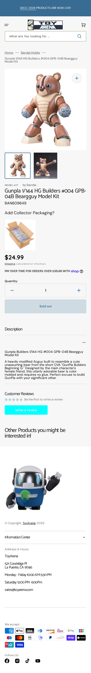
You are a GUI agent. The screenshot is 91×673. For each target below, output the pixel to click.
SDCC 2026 (28, 8)
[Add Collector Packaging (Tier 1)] (16, 235)
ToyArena (29, 523)
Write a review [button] (26, 410)
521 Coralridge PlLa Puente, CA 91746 (18, 566)
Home (9, 52)
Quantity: (11, 281)
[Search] (80, 36)
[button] (6, 25)
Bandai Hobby (30, 52)
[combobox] (45, 36)
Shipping (10, 263)
